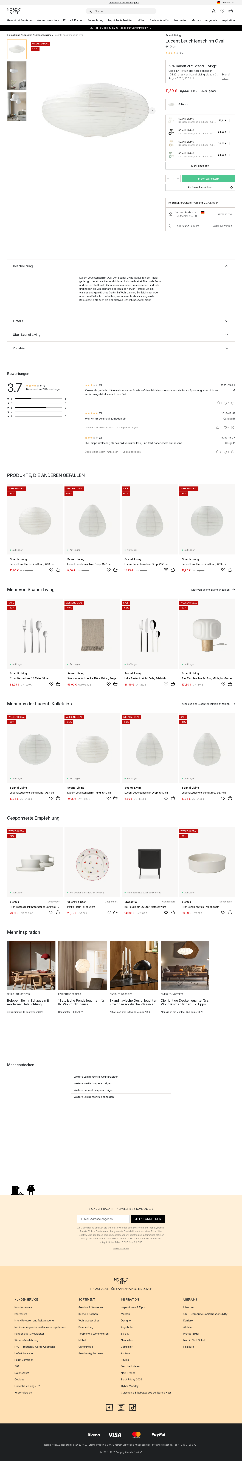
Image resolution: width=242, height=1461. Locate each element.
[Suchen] (90, 11)
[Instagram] (121, 1407)
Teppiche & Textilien (120, 20)
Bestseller (127, 1346)
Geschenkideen (130, 1366)
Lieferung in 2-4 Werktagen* (124, 2)
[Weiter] (152, 110)
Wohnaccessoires (48, 20)
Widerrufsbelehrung (26, 1340)
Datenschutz (22, 1372)
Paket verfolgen (24, 1359)
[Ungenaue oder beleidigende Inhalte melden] (232, 403)
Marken (196, 20)
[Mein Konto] (213, 11)
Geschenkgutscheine (90, 1353)
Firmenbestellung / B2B (28, 1386)
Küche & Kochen (73, 20)
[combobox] (226, 2)
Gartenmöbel (86, 1346)
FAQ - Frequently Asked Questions (35, 1346)
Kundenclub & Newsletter (29, 1333)
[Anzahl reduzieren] (167, 178)
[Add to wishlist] (51, 570)
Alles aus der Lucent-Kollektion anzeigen (206, 703)
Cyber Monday (130, 1386)
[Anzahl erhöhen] (178, 178)
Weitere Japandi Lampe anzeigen (93, 1090)
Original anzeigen (128, 427)
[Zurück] (38, 110)
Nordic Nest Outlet (194, 1340)
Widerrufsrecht (23, 1392)
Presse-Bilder (191, 1333)
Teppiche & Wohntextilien (93, 1333)
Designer (126, 1320)
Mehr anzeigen (200, 165)
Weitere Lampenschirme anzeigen (94, 1096)
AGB (17, 1366)
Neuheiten (180, 20)
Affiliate (187, 1327)
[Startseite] (14, 11)
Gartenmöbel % (159, 20)
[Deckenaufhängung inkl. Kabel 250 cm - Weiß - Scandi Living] (171, 120)
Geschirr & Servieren (20, 20)
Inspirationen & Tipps (133, 1307)
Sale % (125, 1333)
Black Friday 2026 (131, 1379)
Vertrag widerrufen (121, 1249)
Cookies (19, 1379)
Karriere (188, 1320)
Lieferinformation (24, 1353)
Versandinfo (225, 214)
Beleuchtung (95, 20)
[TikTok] (133, 1407)
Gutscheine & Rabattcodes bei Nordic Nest (146, 1392)
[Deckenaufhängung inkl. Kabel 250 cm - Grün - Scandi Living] (171, 155)
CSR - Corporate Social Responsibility (205, 1313)
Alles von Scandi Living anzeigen (210, 589)
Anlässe (125, 1353)
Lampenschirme (43, 35)
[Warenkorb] (230, 11)
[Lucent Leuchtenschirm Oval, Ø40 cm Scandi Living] (95, 110)
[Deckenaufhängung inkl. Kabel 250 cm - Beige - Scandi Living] (171, 143)
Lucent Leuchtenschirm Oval (68, 35)
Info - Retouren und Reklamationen (35, 1320)
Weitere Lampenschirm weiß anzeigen (96, 1076)
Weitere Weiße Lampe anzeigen (92, 1083)
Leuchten (27, 35)
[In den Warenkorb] (58, 570)
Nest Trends (128, 1372)
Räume (125, 1359)
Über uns (188, 1307)
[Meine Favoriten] (222, 11)
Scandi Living (226, 76)
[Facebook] (109, 1407)
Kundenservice (23, 1307)
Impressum (21, 1313)
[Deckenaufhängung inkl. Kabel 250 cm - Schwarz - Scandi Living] (171, 132)
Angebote (211, 20)
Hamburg (188, 1346)
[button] (174, 53)
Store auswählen (222, 225)
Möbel (141, 20)
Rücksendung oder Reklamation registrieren (40, 1327)
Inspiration (228, 20)
